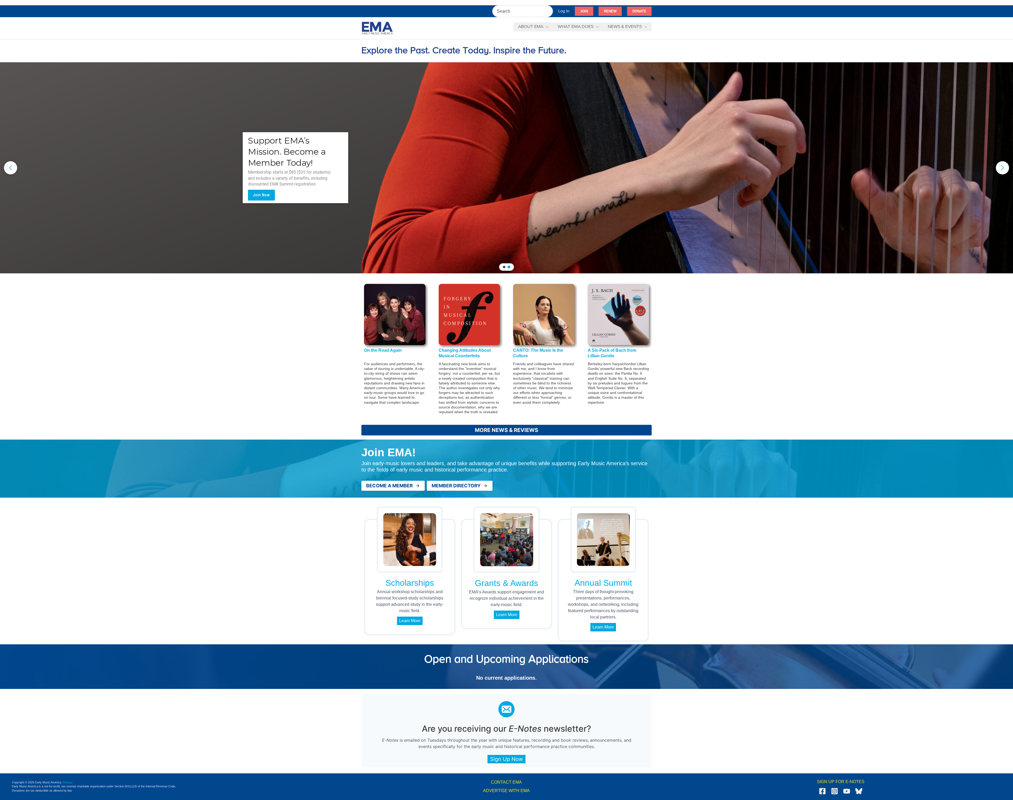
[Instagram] (834, 791)
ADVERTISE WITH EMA (506, 790)
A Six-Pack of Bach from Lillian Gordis (612, 353)
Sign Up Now (506, 759)
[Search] (549, 11)
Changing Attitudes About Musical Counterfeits (465, 353)
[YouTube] (846, 791)
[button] (584, 11)
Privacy (68, 782)
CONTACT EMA (506, 782)
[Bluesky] (858, 791)
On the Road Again (383, 350)
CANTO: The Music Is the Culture (538, 353)
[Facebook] (822, 791)
